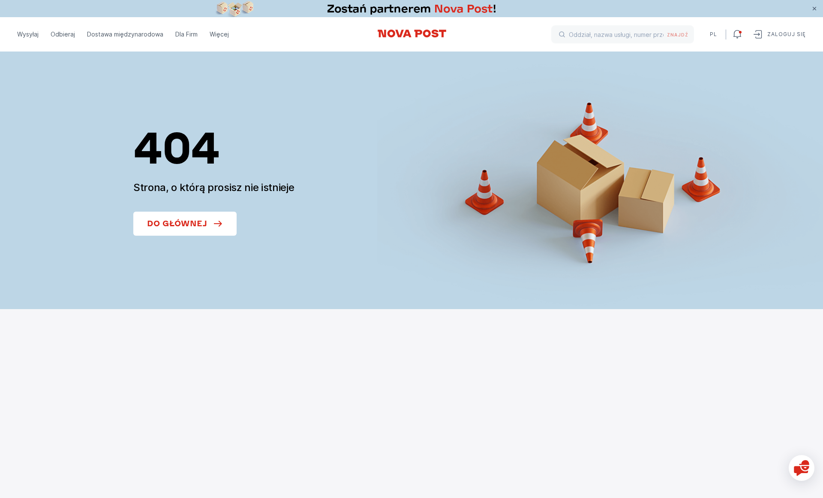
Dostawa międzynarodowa (125, 34)
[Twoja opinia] (801, 468)
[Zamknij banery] (814, 8)
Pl (713, 34)
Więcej (219, 34)
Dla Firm (186, 34)
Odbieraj (63, 34)
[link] (411, 8)
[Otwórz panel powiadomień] (737, 34)
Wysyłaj (28, 34)
